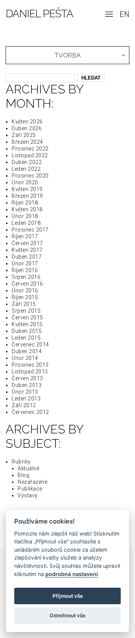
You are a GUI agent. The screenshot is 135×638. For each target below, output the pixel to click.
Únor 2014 (25, 358)
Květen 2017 (27, 250)
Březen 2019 (27, 196)
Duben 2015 (27, 331)
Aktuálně (28, 468)
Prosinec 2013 (30, 365)
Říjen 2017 (25, 236)
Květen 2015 (27, 324)
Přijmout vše (67, 596)
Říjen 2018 (25, 203)
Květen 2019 (27, 189)
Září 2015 (24, 304)
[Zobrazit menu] (109, 15)
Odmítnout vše (68, 615)
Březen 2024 (27, 142)
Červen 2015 (27, 317)
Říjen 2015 (25, 297)
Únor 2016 (25, 290)
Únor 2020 (25, 182)
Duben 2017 (27, 257)
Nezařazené (32, 482)
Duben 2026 (27, 128)
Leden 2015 (26, 338)
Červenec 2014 (30, 345)
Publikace (30, 489)
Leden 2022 (26, 169)
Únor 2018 (25, 216)
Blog (23, 475)
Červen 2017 (27, 243)
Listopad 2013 (30, 372)
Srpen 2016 (26, 277)
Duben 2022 (27, 162)
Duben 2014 (27, 351)
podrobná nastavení (71, 574)
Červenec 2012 (30, 412)
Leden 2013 (26, 399)
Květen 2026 (27, 122)
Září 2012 (24, 405)
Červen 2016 (27, 284)
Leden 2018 (26, 223)
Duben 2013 (27, 385)
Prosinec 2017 (30, 230)
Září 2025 (24, 135)
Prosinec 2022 (30, 149)
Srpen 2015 (26, 311)
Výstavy (28, 495)
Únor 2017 (25, 263)
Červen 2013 (27, 378)
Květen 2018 (27, 209)
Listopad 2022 (30, 155)
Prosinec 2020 (30, 176)
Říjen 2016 (25, 270)
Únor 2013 (25, 392)
